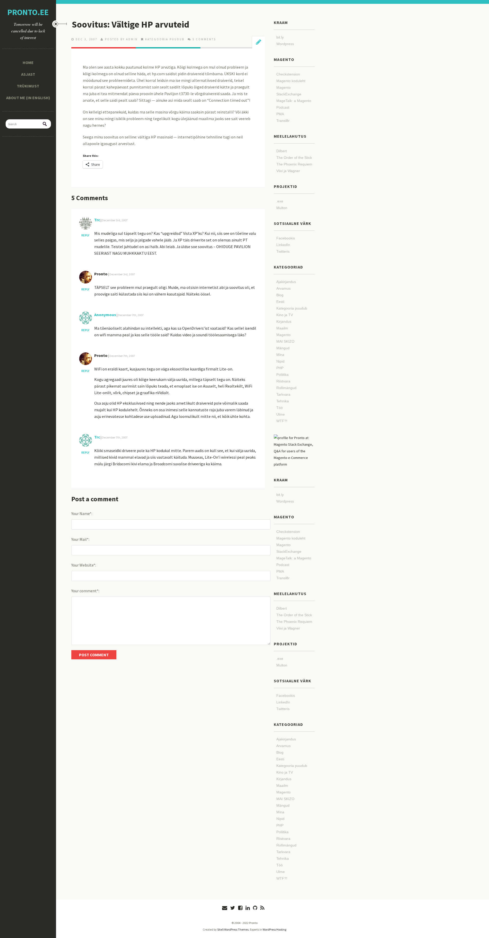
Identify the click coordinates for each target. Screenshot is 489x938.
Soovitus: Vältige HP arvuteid (130, 24)
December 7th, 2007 (131, 315)
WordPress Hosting (274, 929)
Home (28, 62)
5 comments (204, 39)
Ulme (280, 414)
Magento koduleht (290, 81)
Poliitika (282, 374)
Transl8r (283, 121)
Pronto (100, 273)
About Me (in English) (28, 97)
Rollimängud (286, 388)
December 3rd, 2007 (115, 220)
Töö (279, 408)
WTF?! (281, 421)
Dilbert (281, 151)
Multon (281, 208)
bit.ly (280, 37)
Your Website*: (83, 565)
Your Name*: (81, 513)
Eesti (280, 302)
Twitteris (283, 251)
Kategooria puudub (164, 39)
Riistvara (283, 381)
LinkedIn (283, 245)
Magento (283, 335)
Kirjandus (283, 321)
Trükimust (28, 85)
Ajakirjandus (286, 282)
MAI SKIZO (285, 341)
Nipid (280, 361)
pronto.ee (28, 12)
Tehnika (282, 401)
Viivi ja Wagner (288, 171)
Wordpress (285, 44)
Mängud (283, 348)
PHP (279, 368)
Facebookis (285, 238)
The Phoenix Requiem (294, 164)
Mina (280, 355)
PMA (280, 114)
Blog (279, 295)
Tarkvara (283, 394)
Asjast (28, 74)
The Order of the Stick (294, 158)
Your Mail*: (80, 539)
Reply (85, 235)
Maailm (282, 328)
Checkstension (288, 74)
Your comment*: (85, 590)
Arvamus (283, 288)
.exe (279, 201)
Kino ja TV (284, 315)
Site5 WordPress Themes (233, 929)
